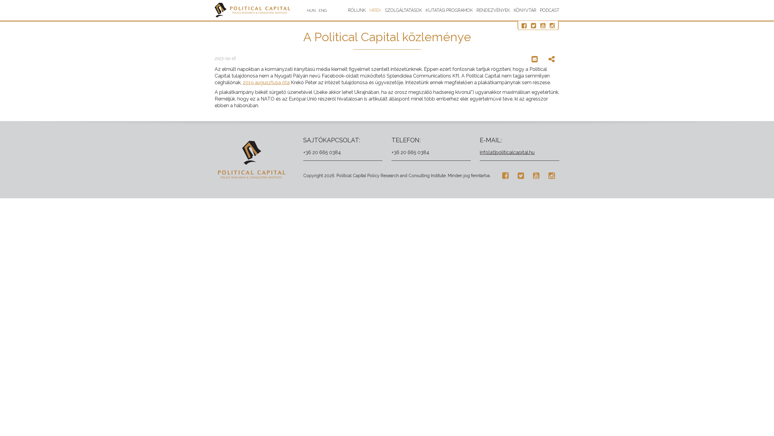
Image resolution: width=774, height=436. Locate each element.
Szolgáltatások (403, 10)
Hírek (375, 10)
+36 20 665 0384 (322, 152)
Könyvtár (525, 10)
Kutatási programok (449, 10)
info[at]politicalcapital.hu (507, 152)
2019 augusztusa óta (266, 82)
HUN (311, 10)
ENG (323, 10)
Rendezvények (493, 10)
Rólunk (357, 10)
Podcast (549, 10)
